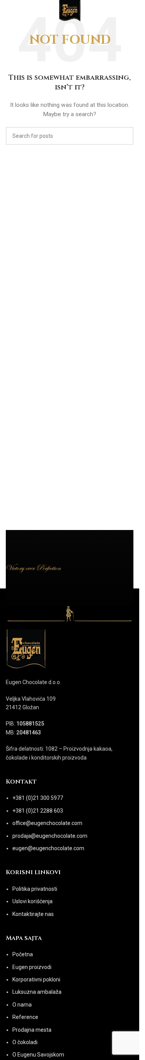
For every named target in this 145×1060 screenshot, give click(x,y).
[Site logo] (69, 11)
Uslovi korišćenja (32, 901)
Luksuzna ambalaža (36, 992)
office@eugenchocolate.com (47, 823)
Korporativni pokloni (36, 979)
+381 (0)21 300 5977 (37, 798)
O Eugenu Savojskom (38, 1054)
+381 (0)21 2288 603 (37, 811)
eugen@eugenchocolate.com (48, 848)
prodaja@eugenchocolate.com (49, 836)
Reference (25, 1017)
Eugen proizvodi (31, 967)
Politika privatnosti (34, 889)
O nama (22, 1005)
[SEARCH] (124, 136)
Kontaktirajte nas (33, 914)
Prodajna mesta (31, 1030)
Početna (22, 954)
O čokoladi (25, 1042)
